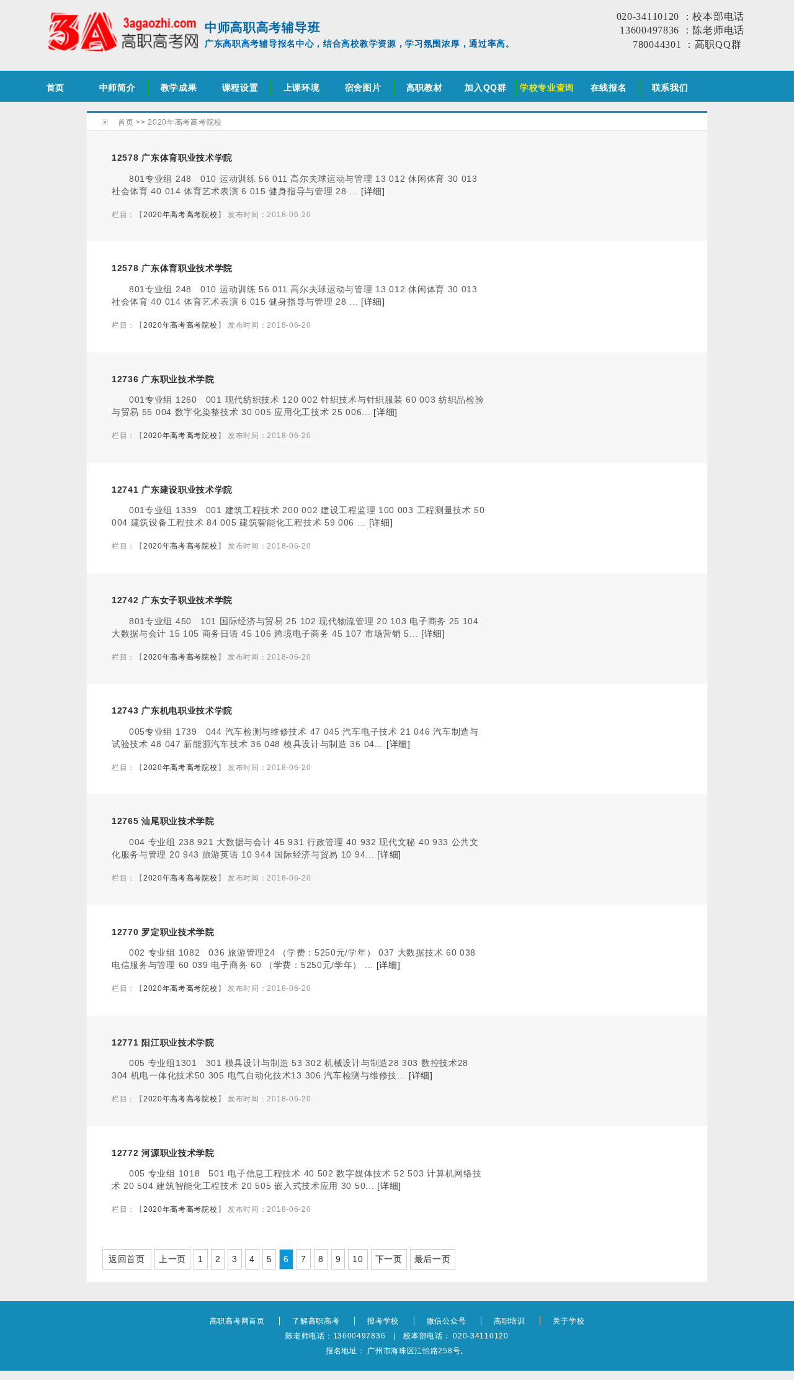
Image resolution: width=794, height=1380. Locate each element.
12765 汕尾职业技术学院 (163, 821)
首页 (56, 87)
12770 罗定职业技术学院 (163, 932)
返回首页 (127, 1259)
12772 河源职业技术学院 (163, 1153)
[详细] (373, 191)
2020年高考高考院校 (185, 122)
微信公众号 (446, 1321)
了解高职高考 (315, 1321)
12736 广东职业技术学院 (163, 379)
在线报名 (609, 87)
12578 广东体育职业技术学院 (172, 158)
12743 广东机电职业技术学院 (172, 710)
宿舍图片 (363, 87)
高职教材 (424, 87)
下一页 (389, 1259)
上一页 (172, 1259)
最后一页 (432, 1259)
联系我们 (670, 87)
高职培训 (509, 1321)
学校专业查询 (547, 87)
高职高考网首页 (237, 1321)
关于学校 (568, 1321)
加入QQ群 (486, 87)
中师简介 (117, 87)
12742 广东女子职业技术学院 (172, 600)
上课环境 (301, 87)
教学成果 (179, 87)
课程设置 (240, 87)
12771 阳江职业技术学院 (163, 1042)
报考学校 (383, 1321)
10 (357, 1259)
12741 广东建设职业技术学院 (172, 490)
